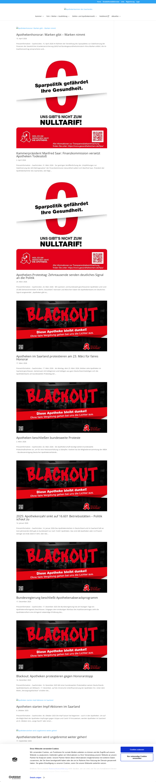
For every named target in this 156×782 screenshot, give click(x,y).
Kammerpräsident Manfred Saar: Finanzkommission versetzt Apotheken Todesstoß (58, 154)
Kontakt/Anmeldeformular (111, 2)
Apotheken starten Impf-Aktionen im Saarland (48, 706)
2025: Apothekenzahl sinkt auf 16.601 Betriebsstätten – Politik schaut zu (59, 517)
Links (122, 2)
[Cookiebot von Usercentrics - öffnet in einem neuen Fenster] (15, 777)
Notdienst (103, 16)
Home (99, 2)
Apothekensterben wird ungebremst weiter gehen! (51, 737)
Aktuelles (115, 16)
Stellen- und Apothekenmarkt (83, 16)
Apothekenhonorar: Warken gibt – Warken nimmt (50, 34)
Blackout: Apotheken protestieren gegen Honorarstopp (54, 676)
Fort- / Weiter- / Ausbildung (56, 16)
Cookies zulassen (137, 750)
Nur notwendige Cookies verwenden (137, 757)
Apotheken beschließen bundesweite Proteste (48, 438)
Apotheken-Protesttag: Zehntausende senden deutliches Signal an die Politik (59, 276)
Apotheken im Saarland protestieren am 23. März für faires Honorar (57, 357)
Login (138, 2)
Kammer (38, 16)
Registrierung (130, 2)
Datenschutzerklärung (58, 769)
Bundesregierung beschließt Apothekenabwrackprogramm (57, 598)
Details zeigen (35, 777)
